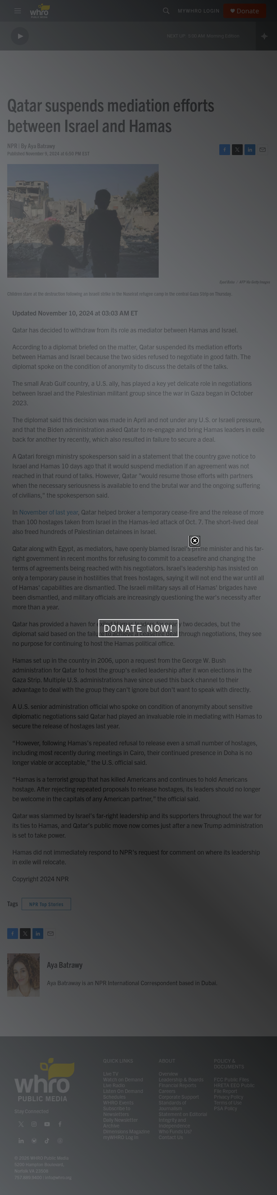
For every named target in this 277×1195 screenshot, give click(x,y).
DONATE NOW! (138, 628)
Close (194, 541)
